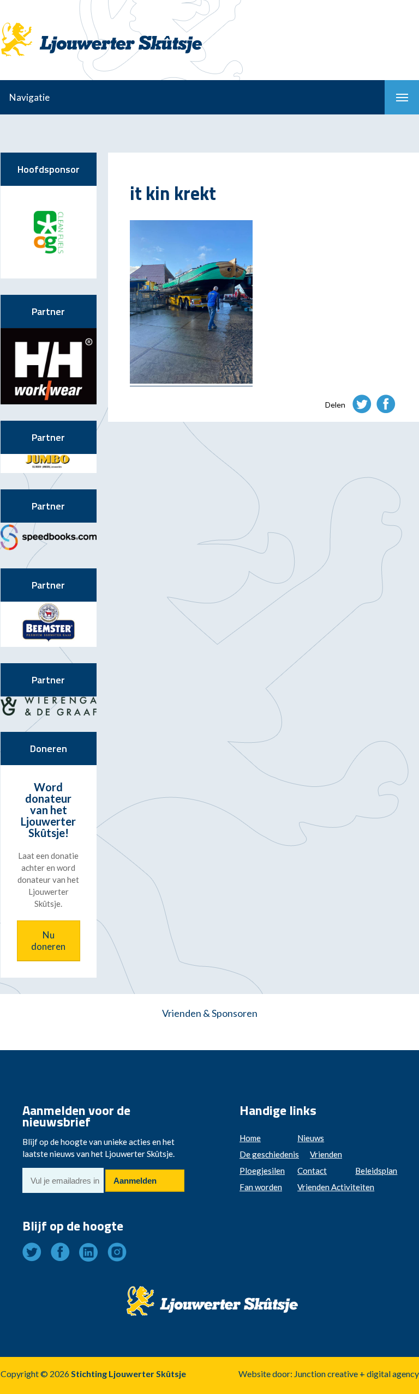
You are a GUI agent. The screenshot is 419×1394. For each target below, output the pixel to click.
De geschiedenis (269, 1154)
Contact (312, 1170)
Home (250, 1138)
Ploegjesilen (262, 1170)
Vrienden (326, 1154)
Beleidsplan (376, 1170)
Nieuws (310, 1138)
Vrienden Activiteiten (335, 1187)
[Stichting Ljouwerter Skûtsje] (101, 30)
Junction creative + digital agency (356, 1373)
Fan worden (261, 1187)
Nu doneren (48, 940)
